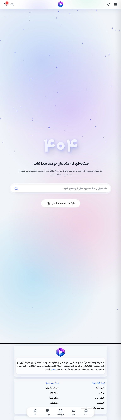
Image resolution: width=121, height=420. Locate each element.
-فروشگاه (100, 388)
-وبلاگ (102, 393)
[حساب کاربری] (12, 4)
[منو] (116, 4)
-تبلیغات (101, 403)
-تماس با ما (100, 398)
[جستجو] (109, 4)
